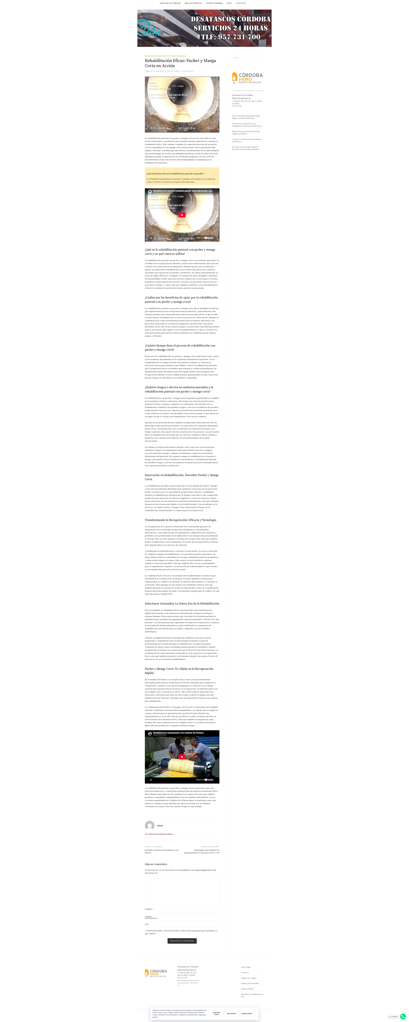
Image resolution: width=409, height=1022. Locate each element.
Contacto (241, 3)
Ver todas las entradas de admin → (159, 834)
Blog (229, 3)
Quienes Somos (247, 989)
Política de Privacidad (250, 983)
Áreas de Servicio (193, 3)
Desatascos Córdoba (170, 3)
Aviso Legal (245, 967)
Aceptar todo (216, 1013)
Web (147, 924)
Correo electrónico (151, 917)
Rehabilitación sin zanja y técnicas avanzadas (165, 56)
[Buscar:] (270, 3)
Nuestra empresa (214, 3)
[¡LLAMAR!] (403, 1016)
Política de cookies (248, 978)
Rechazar (231, 1013)
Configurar (246, 1013)
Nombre (149, 909)
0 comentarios (187, 71)
